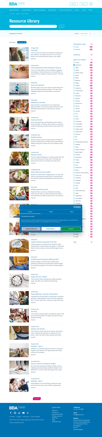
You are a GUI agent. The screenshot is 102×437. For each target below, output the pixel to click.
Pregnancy (83, 180)
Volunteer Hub (56, 421)
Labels (83, 147)
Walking (83, 213)
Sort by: (77, 33)
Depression (83, 95)
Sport (83, 188)
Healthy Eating (36, 137)
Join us (74, 4)
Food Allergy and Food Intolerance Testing (46, 68)
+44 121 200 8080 (78, 409)
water (83, 236)
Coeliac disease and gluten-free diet (44, 242)
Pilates (83, 170)
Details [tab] (51, 211)
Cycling (83, 93)
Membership (52, 10)
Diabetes (83, 98)
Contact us (55, 412)
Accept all (71, 228)
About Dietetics (14, 10)
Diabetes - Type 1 (37, 381)
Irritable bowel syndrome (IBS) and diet (45, 259)
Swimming (83, 201)
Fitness (83, 119)
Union (83, 10)
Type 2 (83, 208)
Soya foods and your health (41, 172)
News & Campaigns (39, 10)
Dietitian (83, 101)
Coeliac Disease (83, 90)
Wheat (83, 221)
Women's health (83, 224)
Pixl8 (23, 422)
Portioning (83, 177)
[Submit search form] (61, 26)
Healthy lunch (83, 131)
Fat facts (34, 311)
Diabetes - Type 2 (37, 346)
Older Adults (83, 157)
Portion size (83, 175)
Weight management (83, 218)
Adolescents (83, 65)
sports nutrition (83, 231)
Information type (79, 44)
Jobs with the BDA (57, 414)
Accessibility (12, 416)
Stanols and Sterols (83, 190)
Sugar (83, 193)
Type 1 (83, 206)
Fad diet (83, 108)
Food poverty (83, 126)
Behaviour (83, 80)
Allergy (83, 70)
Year (74, 242)
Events (77, 10)
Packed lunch (83, 167)
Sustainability (83, 198)
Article (83, 47)
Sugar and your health (39, 277)
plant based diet (83, 226)
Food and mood (36, 120)
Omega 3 (83, 162)
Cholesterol (83, 88)
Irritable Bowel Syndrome (83, 142)
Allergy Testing (83, 72)
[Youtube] (23, 413)
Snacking (83, 183)
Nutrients (83, 154)
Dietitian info (83, 103)
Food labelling (83, 124)
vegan (83, 234)
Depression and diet (38, 102)
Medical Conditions (83, 149)
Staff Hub (55, 418)
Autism (83, 75)
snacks (83, 229)
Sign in (84, 4)
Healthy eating (83, 129)
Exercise (83, 106)
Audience (76, 55)
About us (54, 410)
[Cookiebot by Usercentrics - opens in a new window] (75, 207)
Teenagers (83, 203)
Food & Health (26, 10)
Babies (83, 77)
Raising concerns (57, 416)
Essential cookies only (31, 228)
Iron (83, 139)
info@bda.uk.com (78, 414)
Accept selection (50, 228)
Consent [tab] (30, 211)
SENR (90, 10)
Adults (83, 67)
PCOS (83, 165)
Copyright (19, 416)
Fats (83, 113)
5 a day (83, 62)
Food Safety (83, 121)
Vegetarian (83, 211)
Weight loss (83, 216)
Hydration (83, 134)
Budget (83, 83)
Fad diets (83, 111)
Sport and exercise (37, 85)
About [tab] (71, 211)
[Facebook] (10, 413)
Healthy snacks (36, 155)
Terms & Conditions (35, 416)
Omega (83, 160)
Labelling (83, 144)
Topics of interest (79, 60)
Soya (83, 185)
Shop (53, 420)
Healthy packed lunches (39, 189)
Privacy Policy (26, 416)
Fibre (83, 116)
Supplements (83, 195)
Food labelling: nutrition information (44, 294)
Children (83, 85)
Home (17, 13)
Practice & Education (65, 10)
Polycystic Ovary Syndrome (83, 172)
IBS (83, 136)
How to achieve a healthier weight (43, 364)
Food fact (83, 49)
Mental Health (83, 152)
